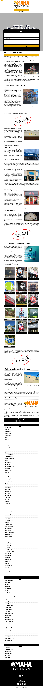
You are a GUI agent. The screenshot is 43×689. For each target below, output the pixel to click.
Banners (6, 437)
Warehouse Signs (8, 640)
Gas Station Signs (9, 605)
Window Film (7, 567)
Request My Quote (21, 46)
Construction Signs (9, 594)
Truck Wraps (7, 540)
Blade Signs (7, 439)
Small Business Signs (9, 638)
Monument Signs (8, 495)
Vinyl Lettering (8, 553)
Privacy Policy (21, 677)
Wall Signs (7, 563)
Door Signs (7, 468)
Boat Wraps (7, 441)
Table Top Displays (9, 526)
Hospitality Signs (8, 609)
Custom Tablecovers (9, 458)
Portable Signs (8, 503)
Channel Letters (8, 452)
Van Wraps (7, 542)
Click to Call (18, 10)
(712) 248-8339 (22, 8)
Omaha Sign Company (21, 676)
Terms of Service (21, 679)
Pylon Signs (7, 512)
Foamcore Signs (8, 478)
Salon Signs (7, 634)
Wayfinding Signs (8, 565)
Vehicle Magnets (8, 549)
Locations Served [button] (21, 681)
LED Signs (7, 483)
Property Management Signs (11, 627)
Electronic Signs (8, 470)
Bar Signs (7, 584)
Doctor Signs (7, 603)
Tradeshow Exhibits (9, 536)
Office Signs (7, 497)
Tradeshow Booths (9, 534)
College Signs (8, 592)
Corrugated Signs (9, 456)
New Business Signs (9, 621)
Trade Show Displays (9, 532)
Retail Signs (7, 632)
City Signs (7, 590)
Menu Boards (8, 491)
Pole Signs (7, 501)
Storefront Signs (8, 524)
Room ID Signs (8, 516)
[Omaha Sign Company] (21, 665)
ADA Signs (7, 429)
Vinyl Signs (7, 657)
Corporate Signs (8, 597)
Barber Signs (7, 586)
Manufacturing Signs (9, 619)
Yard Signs (7, 573)
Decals (6, 460)
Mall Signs (7, 617)
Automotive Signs (9, 580)
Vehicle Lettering (8, 547)
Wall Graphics (8, 559)
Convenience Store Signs (10, 596)
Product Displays (8, 509)
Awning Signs (8, 435)
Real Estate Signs (8, 628)
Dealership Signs (8, 599)
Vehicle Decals (8, 543)
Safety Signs (7, 518)
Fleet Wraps (7, 474)
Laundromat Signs (9, 613)
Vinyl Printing (8, 555)
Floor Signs (7, 476)
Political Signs (8, 625)
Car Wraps (7, 450)
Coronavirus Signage (9, 454)
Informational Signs (9, 481)
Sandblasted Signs (9, 520)
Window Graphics (8, 569)
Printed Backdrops (9, 507)
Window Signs (8, 571)
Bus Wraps (7, 445)
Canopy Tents (8, 448)
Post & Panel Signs (9, 505)
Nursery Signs (8, 623)
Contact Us (25, 10)
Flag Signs (7, 472)
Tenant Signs (8, 530)
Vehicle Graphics (8, 545)
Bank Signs (7, 582)
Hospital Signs (8, 607)
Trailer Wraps (8, 538)
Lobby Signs (7, 489)
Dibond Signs (8, 462)
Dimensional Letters (9, 466)
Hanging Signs (8, 479)
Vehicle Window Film (9, 551)
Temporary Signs (8, 528)
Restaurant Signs (8, 630)
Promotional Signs (9, 511)
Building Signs (8, 443)
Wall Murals (7, 561)
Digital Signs (7, 464)
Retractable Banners (9, 514)
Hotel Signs (7, 611)
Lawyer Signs (8, 615)
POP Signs (7, 499)
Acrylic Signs (8, 431)
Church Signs (8, 588)
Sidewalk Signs (8, 522)
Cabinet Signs (8, 447)
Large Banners (8, 485)
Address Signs (8, 433)
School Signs (8, 636)
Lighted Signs (8, 487)
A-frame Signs (8, 427)
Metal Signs (7, 493)
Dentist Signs (8, 601)
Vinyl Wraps (7, 557)
